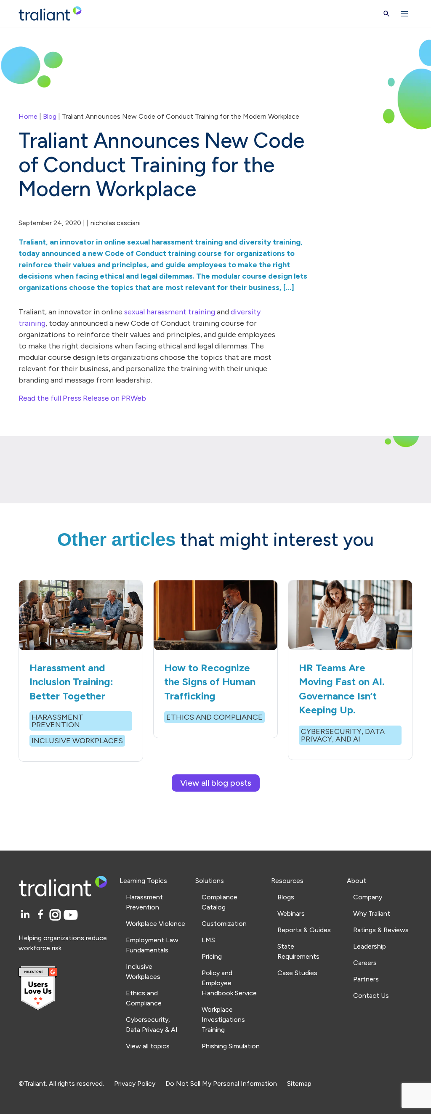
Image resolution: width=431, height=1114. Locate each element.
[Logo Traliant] (50, 13)
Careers (365, 963)
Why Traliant (371, 913)
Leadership (369, 946)
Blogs (285, 897)
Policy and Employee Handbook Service (229, 983)
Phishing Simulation (231, 1046)
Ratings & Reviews (381, 930)
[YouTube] (71, 915)
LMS (208, 940)
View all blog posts (215, 783)
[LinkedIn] (26, 915)
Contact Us (371, 996)
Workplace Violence (155, 924)
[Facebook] (42, 915)
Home (28, 116)
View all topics (148, 1046)
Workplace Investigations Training (223, 1019)
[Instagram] (57, 915)
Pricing (212, 956)
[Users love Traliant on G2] (64, 988)
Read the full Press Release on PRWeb (82, 398)
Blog (49, 116)
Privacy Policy (134, 1083)
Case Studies (297, 973)
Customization (224, 924)
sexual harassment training (169, 311)
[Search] (386, 13)
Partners (366, 979)
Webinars (291, 913)
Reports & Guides (304, 930)
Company (367, 897)
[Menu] (404, 13)
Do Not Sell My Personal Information (221, 1083)
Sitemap (299, 1083)
